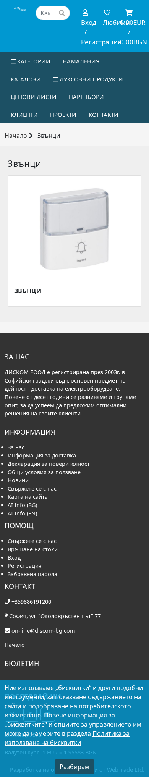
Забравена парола (32, 574)
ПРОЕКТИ (63, 114)
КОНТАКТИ (103, 114)
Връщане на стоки (33, 549)
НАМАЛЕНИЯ (81, 61)
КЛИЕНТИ (24, 114)
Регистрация (25, 565)
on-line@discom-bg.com (43, 630)
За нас (16, 447)
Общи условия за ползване (44, 472)
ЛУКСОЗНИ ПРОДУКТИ (90, 79)
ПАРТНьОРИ (86, 96)
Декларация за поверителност (49, 463)
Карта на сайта (28, 496)
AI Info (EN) (22, 513)
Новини (18, 480)
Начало (16, 135)
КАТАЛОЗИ (26, 79)
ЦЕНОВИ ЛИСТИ (34, 96)
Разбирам (74, 766)
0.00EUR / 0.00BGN (130, 32)
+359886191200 (31, 601)
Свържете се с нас (32, 488)
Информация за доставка (42, 455)
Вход (14, 557)
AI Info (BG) (22, 505)
